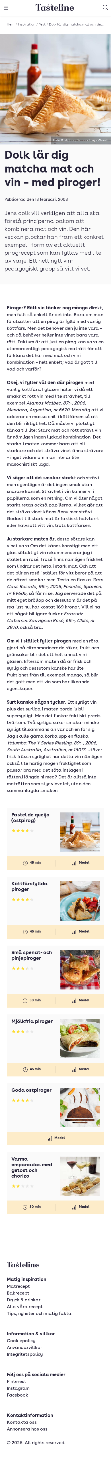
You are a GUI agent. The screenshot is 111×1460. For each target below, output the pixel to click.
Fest (42, 24)
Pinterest (16, 1382)
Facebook (17, 1395)
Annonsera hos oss (27, 1429)
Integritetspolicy (25, 1354)
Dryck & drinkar (23, 1300)
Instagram (18, 1388)
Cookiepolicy (21, 1341)
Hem (11, 24)
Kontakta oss (22, 1422)
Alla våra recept (25, 1307)
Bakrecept (18, 1293)
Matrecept (18, 1286)
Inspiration (26, 24)
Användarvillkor (24, 1348)
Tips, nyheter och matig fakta (39, 1314)
